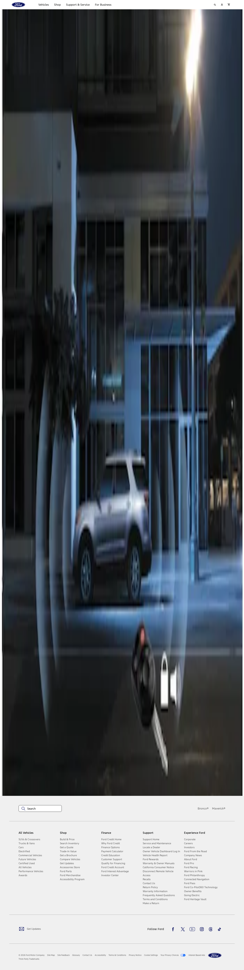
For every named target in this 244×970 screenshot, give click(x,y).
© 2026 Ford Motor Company (31, 955)
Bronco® (203, 808)
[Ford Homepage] (214, 955)
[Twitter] (183, 929)
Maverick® (218, 808)
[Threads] (211, 929)
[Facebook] (174, 929)
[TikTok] (219, 929)
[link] (51, 955)
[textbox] (40, 808)
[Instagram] (202, 929)
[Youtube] (192, 929)
